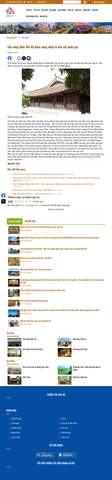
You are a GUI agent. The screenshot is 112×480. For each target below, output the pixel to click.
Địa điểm (53, 10)
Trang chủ (11, 37)
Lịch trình (62, 10)
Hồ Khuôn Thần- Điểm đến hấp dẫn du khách (86, 368)
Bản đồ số (43, 16)
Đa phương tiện (32, 16)
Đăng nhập (100, 2)
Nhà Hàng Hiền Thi (29, 339)
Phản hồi (86, 10)
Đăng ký (37, 205)
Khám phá (16, 427)
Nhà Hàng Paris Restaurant (33, 349)
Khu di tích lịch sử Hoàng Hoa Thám (36, 367)
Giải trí (70, 10)
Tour (63, 418)
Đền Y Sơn (26, 377)
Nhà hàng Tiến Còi (79, 339)
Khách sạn (17, 418)
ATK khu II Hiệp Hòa (80, 377)
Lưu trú (36, 10)
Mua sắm (16, 432)
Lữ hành (95, 10)
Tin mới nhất (14, 221)
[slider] (22, 201)
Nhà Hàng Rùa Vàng (80, 349)
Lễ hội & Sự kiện (69, 423)
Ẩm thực (44, 10)
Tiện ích (78, 10)
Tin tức (29, 10)
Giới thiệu (66, 432)
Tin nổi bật (30, 221)
